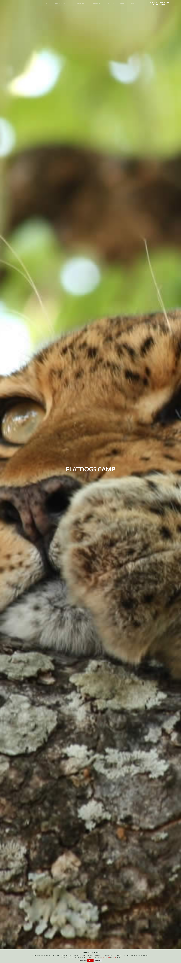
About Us (111, 3)
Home (45, 3)
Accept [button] (90, 960)
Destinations (60, 3)
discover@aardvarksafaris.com (159, 2)
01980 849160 (159, 4)
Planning (96, 3)
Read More (83, 960)
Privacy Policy (105, 957)
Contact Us (135, 3)
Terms (114, 957)
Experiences (80, 3)
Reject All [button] (97, 960)
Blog (122, 3)
